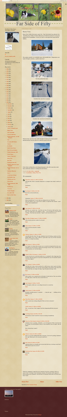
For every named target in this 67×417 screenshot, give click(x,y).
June (9, 116)
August (9, 112)
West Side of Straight (29, 218)
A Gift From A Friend (11, 175)
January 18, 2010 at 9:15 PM (33, 342)
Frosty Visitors (10, 154)
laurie (26, 283)
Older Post (59, 381)
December (10, 103)
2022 (7, 77)
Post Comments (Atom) (32, 384)
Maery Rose (27, 299)
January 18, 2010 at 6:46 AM (36, 313)
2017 (7, 87)
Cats (8, 139)
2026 (7, 69)
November (10, 105)
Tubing (34, 172)
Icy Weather (9, 145)
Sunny (26, 225)
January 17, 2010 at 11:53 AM (34, 208)
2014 (7, 93)
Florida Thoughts (10, 190)
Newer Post (25, 381)
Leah (26, 208)
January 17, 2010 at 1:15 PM (34, 225)
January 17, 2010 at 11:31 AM (33, 191)
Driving (10, 228)
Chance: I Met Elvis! (11, 156)
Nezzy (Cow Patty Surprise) (31, 321)
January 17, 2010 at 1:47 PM (33, 244)
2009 (7, 198)
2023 (7, 75)
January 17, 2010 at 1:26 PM (35, 234)
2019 (7, 83)
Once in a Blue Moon (11, 194)
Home (42, 381)
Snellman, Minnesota (11, 171)
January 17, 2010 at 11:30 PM (35, 306)
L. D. (26, 264)
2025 (7, 71)
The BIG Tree (10, 186)
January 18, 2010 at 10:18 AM (43, 321)
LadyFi (26, 306)
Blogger (39, 414)
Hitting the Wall (12, 210)
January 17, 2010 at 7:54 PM (34, 283)
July (9, 114)
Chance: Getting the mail (12, 128)
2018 (7, 85)
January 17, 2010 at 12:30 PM (40, 218)
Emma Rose (27, 179)
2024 (7, 73)
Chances (9, 143)
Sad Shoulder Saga (11, 177)
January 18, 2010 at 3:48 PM (35, 333)
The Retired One (28, 351)
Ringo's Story (10, 130)
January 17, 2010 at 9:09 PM (36, 299)
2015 (7, 91)
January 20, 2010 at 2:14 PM (38, 351)
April (9, 120)
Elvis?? (8, 173)
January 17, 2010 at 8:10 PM (34, 290)
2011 (7, 100)
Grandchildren (29, 172)
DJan (26, 244)
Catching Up (11, 247)
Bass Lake (9, 160)
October (9, 108)
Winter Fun (38, 172)
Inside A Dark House (11, 148)
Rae (26, 274)
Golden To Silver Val (29, 254)
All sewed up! (10, 181)
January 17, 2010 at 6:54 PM (33, 274)
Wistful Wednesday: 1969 (12, 152)
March (9, 122)
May (9, 118)
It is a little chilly (10, 192)
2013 (7, 95)
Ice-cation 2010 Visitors (12, 141)
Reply (26, 187)
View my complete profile (10, 56)
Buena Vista (9, 158)
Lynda (26, 290)
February (10, 124)
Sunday (10, 218)
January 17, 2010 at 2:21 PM (40, 254)
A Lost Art (9, 188)
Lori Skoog (27, 313)
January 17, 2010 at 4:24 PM (34, 264)
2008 (7, 200)
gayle (26, 342)
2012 (7, 98)
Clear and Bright (10, 132)
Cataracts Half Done (11, 134)
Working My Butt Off (11, 162)
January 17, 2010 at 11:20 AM (37, 179)
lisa (26, 191)
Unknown (27, 234)
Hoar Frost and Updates (12, 150)
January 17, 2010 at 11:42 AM (36, 198)
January (9, 126)
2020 (7, 81)
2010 (7, 102)
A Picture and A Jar (11, 179)
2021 (7, 79)
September (10, 110)
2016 (7, 89)
